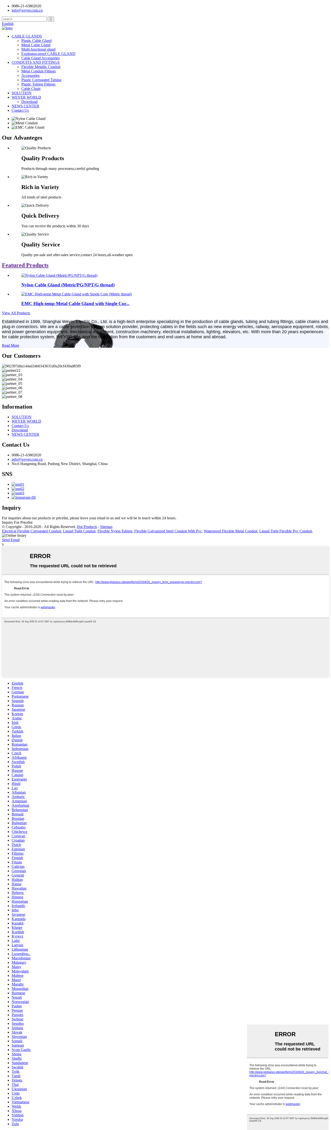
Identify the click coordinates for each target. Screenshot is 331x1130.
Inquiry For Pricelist (17, 522)
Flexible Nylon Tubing (114, 531)
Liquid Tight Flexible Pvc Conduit (285, 531)
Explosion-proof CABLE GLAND (48, 54)
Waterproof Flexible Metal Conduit (230, 531)
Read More (10, 345)
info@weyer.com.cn (27, 459)
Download (29, 102)
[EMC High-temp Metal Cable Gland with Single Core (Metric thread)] (76, 294)
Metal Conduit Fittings (38, 71)
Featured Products (25, 265)
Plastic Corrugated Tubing (41, 80)
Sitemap (106, 527)
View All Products (16, 313)
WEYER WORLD (26, 97)
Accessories (30, 75)
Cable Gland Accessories (40, 58)
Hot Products (87, 527)
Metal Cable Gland (35, 45)
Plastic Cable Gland (36, 41)
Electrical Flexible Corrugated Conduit (31, 531)
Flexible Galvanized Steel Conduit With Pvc (168, 531)
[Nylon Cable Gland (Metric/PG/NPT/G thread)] (59, 275)
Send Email (11, 540)
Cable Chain (30, 89)
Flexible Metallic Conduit (40, 67)
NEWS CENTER (25, 106)
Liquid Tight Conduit (79, 531)
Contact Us (20, 110)
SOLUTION (22, 93)
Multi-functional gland (38, 49)
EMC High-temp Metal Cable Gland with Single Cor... (75, 303)
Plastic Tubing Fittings (38, 84)
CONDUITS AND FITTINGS (36, 62)
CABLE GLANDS (27, 36)
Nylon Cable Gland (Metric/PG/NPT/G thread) (68, 284)
